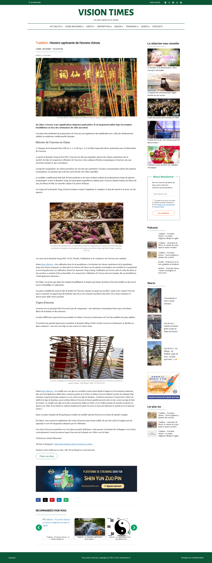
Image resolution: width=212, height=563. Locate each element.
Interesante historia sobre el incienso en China (73, 444)
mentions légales (159, 207)
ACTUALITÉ (55, 26)
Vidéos (144, 26)
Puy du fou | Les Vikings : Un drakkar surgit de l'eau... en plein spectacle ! (171, 353)
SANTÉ (89, 26)
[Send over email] (66, 500)
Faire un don (155, 2)
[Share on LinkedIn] (59, 500)
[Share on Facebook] (38, 500)
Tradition (58, 49)
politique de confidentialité (166, 204)
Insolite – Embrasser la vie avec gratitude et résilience (168, 263)
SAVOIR (117, 26)
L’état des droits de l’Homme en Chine (163, 117)
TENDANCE (131, 26)
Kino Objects (47, 264)
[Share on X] (45, 500)
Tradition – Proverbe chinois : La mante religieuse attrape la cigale (168, 236)
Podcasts (157, 26)
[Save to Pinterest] (52, 500)
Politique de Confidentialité (192, 557)
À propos (12, 557)
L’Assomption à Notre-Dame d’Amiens (170, 301)
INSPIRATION (103, 26)
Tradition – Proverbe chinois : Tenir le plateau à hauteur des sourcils (168, 255)
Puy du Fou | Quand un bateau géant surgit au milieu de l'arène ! (171, 327)
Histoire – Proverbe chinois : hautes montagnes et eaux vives (168, 270)
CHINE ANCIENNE (73, 26)
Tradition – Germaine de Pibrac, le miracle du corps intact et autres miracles (168, 245)
